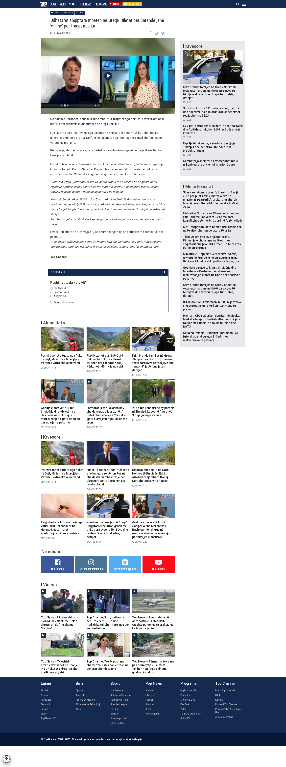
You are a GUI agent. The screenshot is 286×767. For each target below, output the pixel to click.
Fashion (149, 699)
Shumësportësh (119, 718)
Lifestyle (149, 695)
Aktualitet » (54, 322)
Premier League (119, 704)
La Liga (114, 709)
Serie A (114, 713)
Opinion (80, 690)
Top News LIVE (132, 4)
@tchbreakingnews (125, 569)
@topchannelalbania (91, 569)
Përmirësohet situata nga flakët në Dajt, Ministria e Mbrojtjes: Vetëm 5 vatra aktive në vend (62, 361)
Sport (73, 4)
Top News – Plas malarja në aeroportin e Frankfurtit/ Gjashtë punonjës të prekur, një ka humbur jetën (152, 623)
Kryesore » (53, 437)
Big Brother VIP (188, 690)
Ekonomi (45, 704)
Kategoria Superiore (121, 695)
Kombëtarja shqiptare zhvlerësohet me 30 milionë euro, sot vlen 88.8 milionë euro (211, 164)
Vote (56, 302)
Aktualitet (56, 13)
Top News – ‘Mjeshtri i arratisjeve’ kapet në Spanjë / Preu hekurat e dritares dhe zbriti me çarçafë (60, 667)
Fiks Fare (185, 704)
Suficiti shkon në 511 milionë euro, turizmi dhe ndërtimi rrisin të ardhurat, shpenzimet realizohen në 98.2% (211, 113)
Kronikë (44, 695)
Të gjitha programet (190, 713)
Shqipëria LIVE (187, 699)
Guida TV (185, 718)
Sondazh (57, 272)
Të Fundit (80, 13)
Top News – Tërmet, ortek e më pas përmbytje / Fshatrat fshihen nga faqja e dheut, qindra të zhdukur (153, 667)
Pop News (86, 4)
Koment (80, 695)
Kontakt (219, 699)
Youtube (115, 4)
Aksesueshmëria (224, 717)
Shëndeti (150, 704)
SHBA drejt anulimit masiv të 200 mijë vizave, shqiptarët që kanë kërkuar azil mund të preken (212, 305)
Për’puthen (186, 695)
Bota (79, 683)
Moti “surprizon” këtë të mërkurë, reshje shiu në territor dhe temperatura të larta (212, 228)
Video (63, 4)
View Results (69, 302)
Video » (50, 584)
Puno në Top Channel (226, 704)
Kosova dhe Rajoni (85, 699)
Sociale (44, 709)
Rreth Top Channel (225, 690)
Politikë (44, 690)
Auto (78, 709)
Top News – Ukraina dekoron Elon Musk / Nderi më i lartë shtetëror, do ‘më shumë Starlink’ (60, 623)
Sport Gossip (117, 723)
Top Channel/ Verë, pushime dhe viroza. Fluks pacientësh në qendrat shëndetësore (107, 665)
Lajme (52, 4)
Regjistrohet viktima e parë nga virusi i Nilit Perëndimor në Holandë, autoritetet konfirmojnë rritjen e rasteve (61, 530)
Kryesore (68, 13)
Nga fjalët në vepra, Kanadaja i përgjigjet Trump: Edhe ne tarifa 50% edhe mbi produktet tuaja (210, 149)
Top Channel (57, 569)
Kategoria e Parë (119, 699)
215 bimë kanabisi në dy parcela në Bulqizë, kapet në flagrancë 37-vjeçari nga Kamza (153, 413)
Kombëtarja (117, 690)
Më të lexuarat (199, 186)
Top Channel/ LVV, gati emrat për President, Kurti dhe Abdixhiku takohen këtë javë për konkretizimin (108, 623)
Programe (101, 4)
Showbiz (150, 690)
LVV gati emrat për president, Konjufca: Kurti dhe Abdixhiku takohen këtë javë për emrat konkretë (213, 131)
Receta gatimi (152, 713)
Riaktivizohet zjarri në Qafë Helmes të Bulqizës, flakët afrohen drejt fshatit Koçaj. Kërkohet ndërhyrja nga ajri (105, 363)
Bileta (218, 695)
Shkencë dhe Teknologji (88, 704)
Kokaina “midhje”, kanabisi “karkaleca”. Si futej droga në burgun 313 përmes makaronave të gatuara (210, 336)
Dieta (148, 709)
